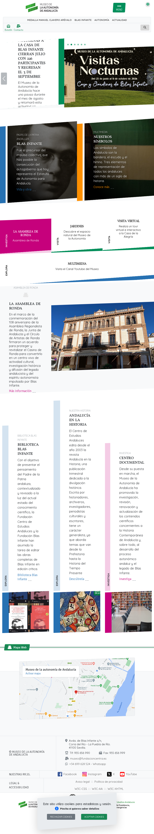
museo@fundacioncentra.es (88, 758)
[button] (77, 809)
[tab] (25, 236)
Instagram (95, 774)
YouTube (131, 774)
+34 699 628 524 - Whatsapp (87, 764)
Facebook (70, 774)
